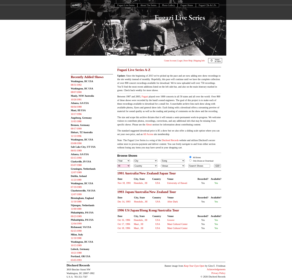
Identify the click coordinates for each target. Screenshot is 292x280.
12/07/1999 (76, 194)
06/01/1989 (76, 150)
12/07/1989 (76, 172)
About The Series (148, 5)
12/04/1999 (76, 223)
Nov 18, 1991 (124, 183)
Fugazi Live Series (126, 5)
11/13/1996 (76, 136)
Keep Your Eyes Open (194, 265)
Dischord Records (170, 140)
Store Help (188, 60)
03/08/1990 (76, 143)
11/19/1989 (76, 201)
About (149, 124)
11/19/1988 (76, 238)
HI (146, 183)
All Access (148, 134)
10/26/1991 (76, 99)
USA (157, 183)
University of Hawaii (177, 183)
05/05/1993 (76, 260)
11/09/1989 (76, 209)
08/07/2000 (76, 92)
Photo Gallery (168, 5)
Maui (136, 224)
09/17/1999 (76, 128)
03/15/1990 (76, 157)
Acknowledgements (216, 269)
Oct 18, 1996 (124, 228)
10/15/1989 (76, 245)
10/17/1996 (76, 114)
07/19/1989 (76, 187)
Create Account (170, 60)
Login (180, 60)
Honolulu (138, 183)
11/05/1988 (76, 121)
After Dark (172, 201)
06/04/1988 (76, 106)
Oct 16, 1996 (124, 220)
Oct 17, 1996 (124, 224)
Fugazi (145, 96)
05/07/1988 (76, 165)
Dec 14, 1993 (124, 201)
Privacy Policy (218, 273)
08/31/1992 (76, 84)
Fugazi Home (186, 5)
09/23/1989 (76, 216)
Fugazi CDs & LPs (207, 5)
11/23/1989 (76, 179)
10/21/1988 (76, 252)
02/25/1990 (76, 230)
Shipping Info (199, 60)
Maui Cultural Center (177, 224)
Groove (170, 220)
